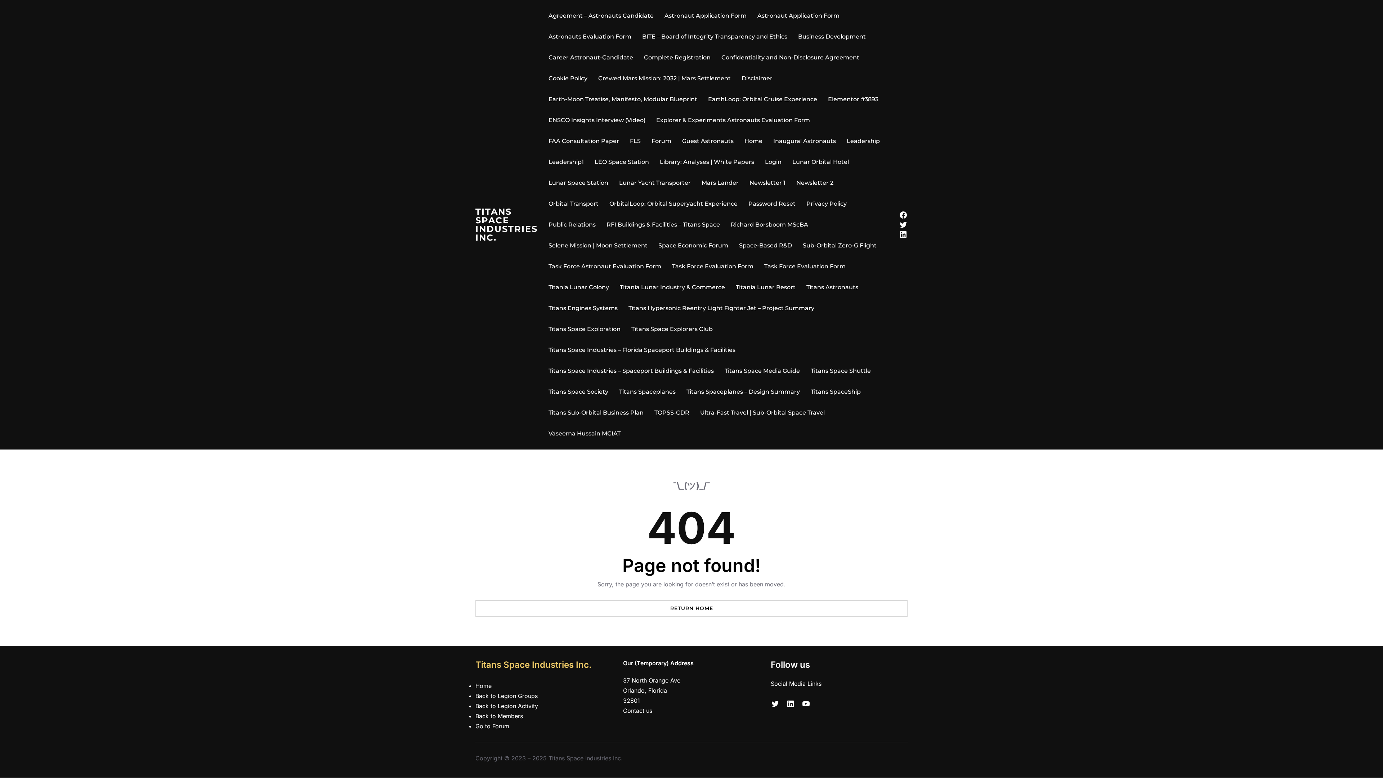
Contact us (637, 710)
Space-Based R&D (765, 245)
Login (773, 161)
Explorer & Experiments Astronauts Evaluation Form (733, 120)
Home (753, 141)
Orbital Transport (574, 203)
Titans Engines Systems (583, 308)
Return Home (691, 608)
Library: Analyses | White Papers (707, 161)
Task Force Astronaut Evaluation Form (605, 266)
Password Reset (772, 203)
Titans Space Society (578, 391)
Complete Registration (677, 57)
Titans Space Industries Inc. (506, 224)
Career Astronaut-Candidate (591, 57)
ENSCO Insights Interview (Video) (597, 120)
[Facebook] (903, 215)
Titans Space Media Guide (762, 370)
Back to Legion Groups (506, 695)
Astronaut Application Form (705, 15)
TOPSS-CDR (671, 412)
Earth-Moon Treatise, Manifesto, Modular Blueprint (623, 99)
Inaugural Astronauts (804, 141)
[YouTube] (806, 703)
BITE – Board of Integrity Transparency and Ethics (714, 36)
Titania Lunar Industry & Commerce (672, 287)
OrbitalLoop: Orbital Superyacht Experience (673, 203)
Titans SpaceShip (836, 391)
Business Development (832, 36)
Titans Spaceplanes (647, 391)
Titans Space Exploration (585, 329)
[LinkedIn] (903, 234)
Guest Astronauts (708, 141)
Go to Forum (492, 726)
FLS (635, 141)
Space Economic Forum (693, 245)
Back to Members (499, 716)
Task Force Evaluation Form (712, 266)
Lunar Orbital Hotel (820, 161)
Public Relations (572, 224)
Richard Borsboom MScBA (769, 224)
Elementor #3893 (853, 99)
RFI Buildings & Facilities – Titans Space (663, 224)
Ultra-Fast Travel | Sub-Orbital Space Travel (762, 412)
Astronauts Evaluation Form (590, 36)
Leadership (863, 141)
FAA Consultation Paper (584, 141)
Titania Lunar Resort (766, 287)
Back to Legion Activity (506, 706)
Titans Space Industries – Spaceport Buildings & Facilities (631, 370)
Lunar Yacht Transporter (655, 182)
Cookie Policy (568, 78)
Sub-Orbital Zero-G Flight (840, 245)
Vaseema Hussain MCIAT (585, 433)
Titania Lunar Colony (579, 287)
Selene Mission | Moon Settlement (598, 245)
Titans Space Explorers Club (672, 329)
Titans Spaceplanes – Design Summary (743, 391)
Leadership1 (566, 161)
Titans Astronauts (832, 287)
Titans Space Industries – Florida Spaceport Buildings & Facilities (642, 349)
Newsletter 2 (814, 182)
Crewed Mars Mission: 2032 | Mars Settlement (664, 78)
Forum (661, 141)
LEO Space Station (622, 161)
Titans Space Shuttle (841, 370)
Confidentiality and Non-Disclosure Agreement (790, 57)
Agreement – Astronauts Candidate (601, 15)
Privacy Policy (826, 203)
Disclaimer (757, 78)
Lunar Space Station (578, 182)
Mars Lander (720, 182)
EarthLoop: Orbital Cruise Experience (762, 99)
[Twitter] (903, 224)
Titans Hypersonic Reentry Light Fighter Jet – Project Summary (721, 308)
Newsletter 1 (767, 182)
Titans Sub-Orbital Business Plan (596, 412)
